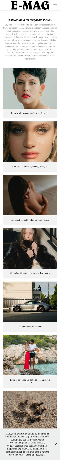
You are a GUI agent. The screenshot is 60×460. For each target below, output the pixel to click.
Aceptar (30, 454)
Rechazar (40, 454)
